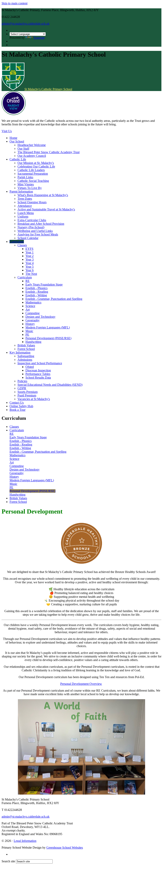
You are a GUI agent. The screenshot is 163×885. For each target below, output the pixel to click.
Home (13, 138)
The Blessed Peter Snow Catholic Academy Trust (48, 152)
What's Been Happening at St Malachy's (42, 195)
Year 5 (29, 266)
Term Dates (24, 198)
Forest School (26, 349)
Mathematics (33, 302)
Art (27, 309)
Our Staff (23, 148)
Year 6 (29, 270)
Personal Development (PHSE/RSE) (48, 338)
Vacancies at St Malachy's (33, 399)
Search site (8, 861)
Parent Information (21, 191)
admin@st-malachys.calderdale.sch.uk (25, 23)
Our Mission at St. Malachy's (35, 163)
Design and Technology (40, 316)
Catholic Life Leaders (31, 170)
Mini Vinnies (25, 184)
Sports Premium (27, 392)
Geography (32, 320)
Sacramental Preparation (32, 173)
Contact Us (17, 402)
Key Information (20, 352)
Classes (22, 245)
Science (30, 306)
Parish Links (25, 177)
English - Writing (36, 295)
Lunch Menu (25, 213)
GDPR (21, 388)
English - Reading (36, 291)
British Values (26, 345)
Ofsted (29, 366)
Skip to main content (14, 3)
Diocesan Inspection (38, 370)
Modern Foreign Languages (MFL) (47, 327)
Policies (22, 381)
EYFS (29, 248)
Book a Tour (17, 409)
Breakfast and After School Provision (40, 223)
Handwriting (33, 341)
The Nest (31, 273)
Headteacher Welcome (31, 145)
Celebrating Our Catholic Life (36, 166)
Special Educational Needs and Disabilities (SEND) (49, 384)
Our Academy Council (31, 155)
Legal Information (25, 840)
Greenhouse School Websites (64, 847)
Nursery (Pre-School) (30, 227)
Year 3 (29, 259)
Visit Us (7, 131)
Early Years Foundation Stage (44, 284)
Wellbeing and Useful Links (35, 231)
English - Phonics (36, 288)
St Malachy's (48, 89)
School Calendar (27, 238)
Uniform (22, 216)
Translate (39, 37)
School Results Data (38, 377)
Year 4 (29, 263)
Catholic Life (18, 159)
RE (27, 281)
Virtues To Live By (29, 188)
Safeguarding (25, 356)
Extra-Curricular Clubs (31, 220)
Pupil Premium (26, 395)
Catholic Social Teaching (33, 180)
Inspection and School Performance (39, 363)
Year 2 (29, 256)
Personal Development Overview (81, 683)
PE (27, 334)
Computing (32, 313)
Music (29, 331)
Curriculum (17, 241)
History (30, 324)
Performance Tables (37, 374)
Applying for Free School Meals (37, 234)
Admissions (24, 359)
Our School (17, 141)
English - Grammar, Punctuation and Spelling (53, 298)
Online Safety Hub (21, 406)
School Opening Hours (32, 202)
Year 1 (29, 252)
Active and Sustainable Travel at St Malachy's (46, 209)
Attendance (24, 205)
